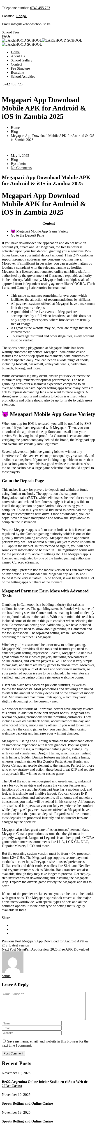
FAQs (6, 36)
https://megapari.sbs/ (40, 862)
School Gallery (21, 60)
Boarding (17, 72)
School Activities (23, 76)
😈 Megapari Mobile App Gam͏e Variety (39, 231)
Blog (14, 132)
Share (6, 918)
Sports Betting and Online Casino (27, 1103)
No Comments (21, 168)
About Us (18, 56)
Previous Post (11, 941)
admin (21, 164)
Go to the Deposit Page (27, 235)
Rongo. (21, 16)
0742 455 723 (40, 8)
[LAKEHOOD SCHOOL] (22, 40)
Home (15, 52)
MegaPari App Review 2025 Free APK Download (53, 949)
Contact (16, 64)
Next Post (9, 949)
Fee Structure (20, 68)
